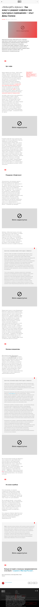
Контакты (16, 591)
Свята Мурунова (12, 393)
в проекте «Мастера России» (23, 570)
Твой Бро (19, 1)
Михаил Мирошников (8, 582)
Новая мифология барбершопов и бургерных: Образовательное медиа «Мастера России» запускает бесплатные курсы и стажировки (31, 74)
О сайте (16, 590)
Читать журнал (17, 593)
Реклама (16, 592)
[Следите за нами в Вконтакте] (35, 590)
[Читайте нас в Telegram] (37, 590)
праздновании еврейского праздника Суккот (11, 93)
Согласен (31, 603)
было (3, 471)
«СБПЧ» (14, 89)
